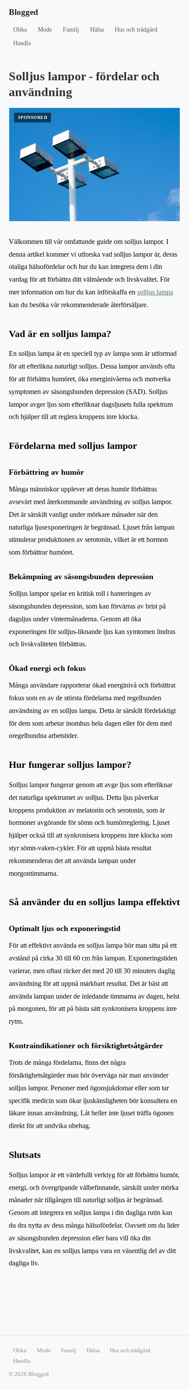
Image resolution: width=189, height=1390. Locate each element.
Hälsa (97, 29)
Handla (22, 43)
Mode (45, 29)
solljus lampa (155, 292)
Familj (71, 29)
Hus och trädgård (136, 29)
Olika (20, 29)
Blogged (23, 12)
